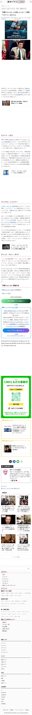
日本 (19, 616)
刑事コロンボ (23, 8)
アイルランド (4, 611)
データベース (4, 652)
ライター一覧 (5, 624)
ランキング (5, 581)
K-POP (2, 669)
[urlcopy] (21, 461)
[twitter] (10, 461)
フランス (7, 616)
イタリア (24, 611)
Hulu (17, 8)
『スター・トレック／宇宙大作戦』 (10, 206)
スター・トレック (11, 8)
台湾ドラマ (3, 664)
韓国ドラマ (3, 659)
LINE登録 (3, 703)
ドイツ (3, 616)
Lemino (3, 595)
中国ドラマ (3, 662)
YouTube (3, 697)
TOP (3, 574)
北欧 (16, 616)
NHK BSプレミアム (19, 601)
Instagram (3, 694)
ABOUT (4, 622)
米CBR (18, 94)
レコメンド (5, 579)
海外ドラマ (3, 676)
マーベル (15, 322)
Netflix (7, 595)
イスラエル (19, 611)
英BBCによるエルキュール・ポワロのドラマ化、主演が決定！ (19, 447)
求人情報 (4, 626)
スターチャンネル (13, 603)
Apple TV (8, 593)
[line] (17, 461)
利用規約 (11, 709)
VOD (2, 672)
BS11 (3, 601)
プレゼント (5, 583)
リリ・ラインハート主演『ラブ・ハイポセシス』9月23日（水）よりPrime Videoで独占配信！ (23, 548)
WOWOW (24, 601)
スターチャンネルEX (18, 595)
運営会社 (4, 631)
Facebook (3, 692)
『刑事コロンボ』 (17, 148)
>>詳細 (16, 304)
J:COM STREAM (27, 593)
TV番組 (3, 680)
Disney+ (12, 593)
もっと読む (17, 557)
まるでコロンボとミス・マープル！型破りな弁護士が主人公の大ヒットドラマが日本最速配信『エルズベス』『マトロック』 (19, 429)
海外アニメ (3, 683)
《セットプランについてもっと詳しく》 (16, 335)
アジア (3, 656)
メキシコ (12, 616)
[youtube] (16, 480)
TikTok (2, 699)
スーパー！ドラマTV (21, 603)
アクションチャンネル (5, 603)
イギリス (14, 611)
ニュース (4, 486)
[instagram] (14, 480)
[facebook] (14, 461)
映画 (2, 678)
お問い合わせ (5, 628)
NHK (13, 601)
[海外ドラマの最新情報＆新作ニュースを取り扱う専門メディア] (16, 1)
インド (28, 611)
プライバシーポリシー (19, 709)
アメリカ (9, 611)
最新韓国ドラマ (14, 324)
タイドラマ (3, 666)
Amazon (3, 593)
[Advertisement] (16, 361)
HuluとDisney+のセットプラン (13, 311)
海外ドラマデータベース (8, 585)
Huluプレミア (21, 593)
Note (2, 701)
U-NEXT (11, 595)
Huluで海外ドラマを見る (14, 301)
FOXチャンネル (8, 601)
